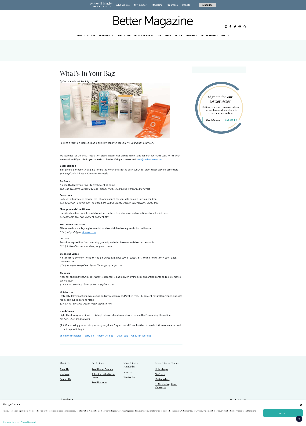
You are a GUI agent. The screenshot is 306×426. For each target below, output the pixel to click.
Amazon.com (89, 232)
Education (124, 35)
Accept (282, 413)
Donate (186, 5)
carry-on (89, 335)
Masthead (64, 374)
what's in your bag (141, 335)
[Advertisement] (219, 164)
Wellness (191, 35)
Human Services (143, 35)
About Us (64, 369)
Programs (172, 5)
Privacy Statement (28, 422)
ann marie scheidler (70, 335)
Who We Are (129, 377)
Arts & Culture (86, 35)
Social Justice (173, 35)
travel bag (122, 335)
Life (159, 35)
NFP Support (140, 5)
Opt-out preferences (11, 422)
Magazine (157, 5)
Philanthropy (209, 35)
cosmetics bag (105, 335)
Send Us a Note (99, 382)
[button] (301, 404)
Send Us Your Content (102, 369)
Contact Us (65, 379)
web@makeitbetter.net (150, 159)
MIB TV (225, 35)
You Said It (160, 374)
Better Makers (162, 379)
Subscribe (231, 120)
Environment (107, 35)
